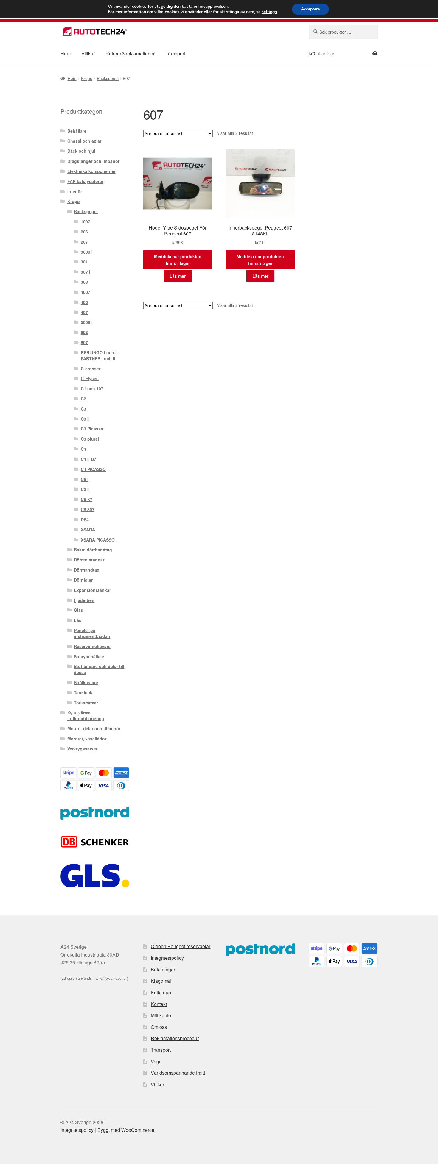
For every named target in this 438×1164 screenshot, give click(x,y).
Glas (78, 610)
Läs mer (178, 276)
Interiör (74, 191)
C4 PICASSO (93, 469)
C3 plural (90, 439)
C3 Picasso (92, 429)
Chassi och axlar (84, 141)
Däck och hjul (81, 151)
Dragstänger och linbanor (93, 161)
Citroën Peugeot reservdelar (180, 946)
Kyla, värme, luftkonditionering (85, 716)
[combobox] (343, 32)
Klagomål (161, 980)
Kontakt (159, 1004)
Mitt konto (161, 1015)
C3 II (85, 419)
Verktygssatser (82, 749)
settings (269, 12)
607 (84, 342)
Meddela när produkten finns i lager (177, 259)
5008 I (87, 322)
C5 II (85, 489)
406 (84, 302)
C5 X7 (86, 499)
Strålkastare (86, 682)
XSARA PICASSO (98, 540)
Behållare (76, 131)
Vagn (156, 1061)
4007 (85, 292)
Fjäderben (84, 600)
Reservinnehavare (92, 646)
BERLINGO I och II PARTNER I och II (99, 355)
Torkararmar (86, 703)
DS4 (85, 519)
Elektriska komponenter (91, 171)
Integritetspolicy (167, 957)
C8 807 (87, 509)
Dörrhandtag (87, 570)
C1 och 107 (92, 388)
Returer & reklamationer (130, 53)
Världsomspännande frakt (178, 1072)
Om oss (159, 1026)
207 (84, 242)
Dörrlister (83, 580)
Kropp (86, 78)
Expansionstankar (92, 590)
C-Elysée (90, 378)
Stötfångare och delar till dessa (99, 669)
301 (84, 262)
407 (84, 312)
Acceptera (310, 9)
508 (84, 332)
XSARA (88, 530)
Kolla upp (161, 992)
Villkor (88, 53)
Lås (77, 620)
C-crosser (90, 369)
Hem (65, 53)
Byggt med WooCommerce (125, 1129)
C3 (83, 409)
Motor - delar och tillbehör (93, 728)
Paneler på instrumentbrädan (92, 633)
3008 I (87, 252)
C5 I (84, 479)
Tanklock (83, 692)
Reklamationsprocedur (175, 1038)
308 (84, 282)
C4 (83, 449)
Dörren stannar (89, 560)
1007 (85, 221)
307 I (85, 272)
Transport (175, 53)
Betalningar (163, 969)
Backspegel (108, 78)
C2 (83, 399)
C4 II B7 (88, 459)
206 (84, 232)
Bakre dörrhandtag (93, 550)
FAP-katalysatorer (85, 181)
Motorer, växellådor (86, 739)
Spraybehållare (89, 656)
